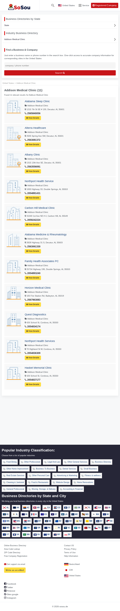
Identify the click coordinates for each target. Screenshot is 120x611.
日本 (70, 570)
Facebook (11, 584)
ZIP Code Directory (12, 552)
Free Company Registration (15, 556)
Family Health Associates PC (42, 261)
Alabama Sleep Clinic (37, 101)
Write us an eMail (15, 570)
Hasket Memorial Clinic (38, 367)
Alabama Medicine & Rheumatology (46, 234)
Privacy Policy (70, 549)
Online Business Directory (15, 545)
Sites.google (12, 594)
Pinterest (10, 591)
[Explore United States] (20, 5)
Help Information (71, 556)
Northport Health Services (40, 341)
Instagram (11, 598)
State (6, 25)
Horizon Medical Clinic (38, 287)
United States (74, 576)
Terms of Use (70, 552)
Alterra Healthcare (35, 127)
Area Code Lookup (12, 549)
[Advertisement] (60, 422)
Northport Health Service (39, 181)
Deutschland (74, 564)
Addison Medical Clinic (14, 39)
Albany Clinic (32, 154)
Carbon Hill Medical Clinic (40, 207)
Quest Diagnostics (35, 314)
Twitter (9, 587)
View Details (33, 118)
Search (59, 73)
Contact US (69, 545)
